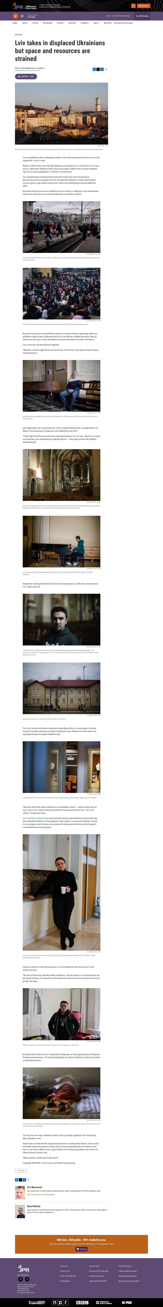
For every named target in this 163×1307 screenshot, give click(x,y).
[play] (15, 16)
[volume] (22, 16)
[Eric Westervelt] (20, 1192)
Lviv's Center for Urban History (36, 818)
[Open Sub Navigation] (19, 23)
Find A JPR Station (125, 1266)
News (15, 23)
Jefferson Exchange (123, 23)
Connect (85, 23)
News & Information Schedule (129, 1281)
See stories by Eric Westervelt (41, 1194)
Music (25, 23)
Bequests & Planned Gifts (98, 1281)
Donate (144, 6)
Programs (47, 23)
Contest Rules (65, 1281)
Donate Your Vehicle (96, 1276)
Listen (35, 23)
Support (72, 23)
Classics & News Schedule (128, 1271)
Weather (108, 23)
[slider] (25, 16)
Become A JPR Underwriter (99, 1271)
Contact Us (64, 1266)
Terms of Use (65, 1271)
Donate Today (94, 1266)
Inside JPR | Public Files (68, 1276)
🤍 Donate (81, 1249)
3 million (36, 160)
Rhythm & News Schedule (128, 1276)
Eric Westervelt (27, 68)
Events (60, 23)
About (96, 23)
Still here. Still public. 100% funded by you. (81, 1240)
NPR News (19, 35)
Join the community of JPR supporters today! (96, 1244)
